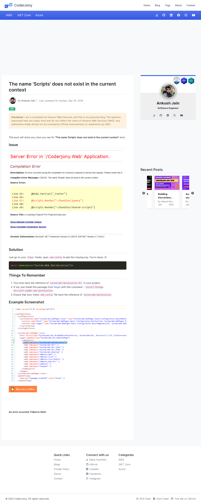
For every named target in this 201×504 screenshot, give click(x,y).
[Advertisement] (100, 47)
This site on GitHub (185, 498)
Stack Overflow (97, 459)
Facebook (95, 473)
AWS (9, 15)
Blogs (57, 464)
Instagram (94, 478)
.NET (12, 109)
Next (192, 193)
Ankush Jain (28, 100)
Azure (39, 15)
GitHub (93, 464)
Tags (167, 5)
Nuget (57, 287)
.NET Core (24, 15)
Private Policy (61, 469)
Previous (143, 193)
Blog (157, 5)
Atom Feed (162, 498)
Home (147, 5)
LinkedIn (94, 469)
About (178, 5)
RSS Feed (145, 498)
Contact (190, 5)
